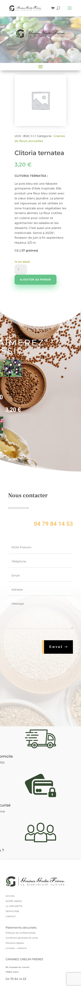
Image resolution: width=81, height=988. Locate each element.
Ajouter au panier (35, 280)
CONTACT (11, 916)
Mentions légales (15, 943)
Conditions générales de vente (22, 937)
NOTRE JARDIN (14, 901)
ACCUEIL (10, 896)
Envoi (56, 646)
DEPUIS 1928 (12, 911)
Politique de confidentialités (21, 932)
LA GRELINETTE (14, 906)
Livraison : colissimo (16, 948)
